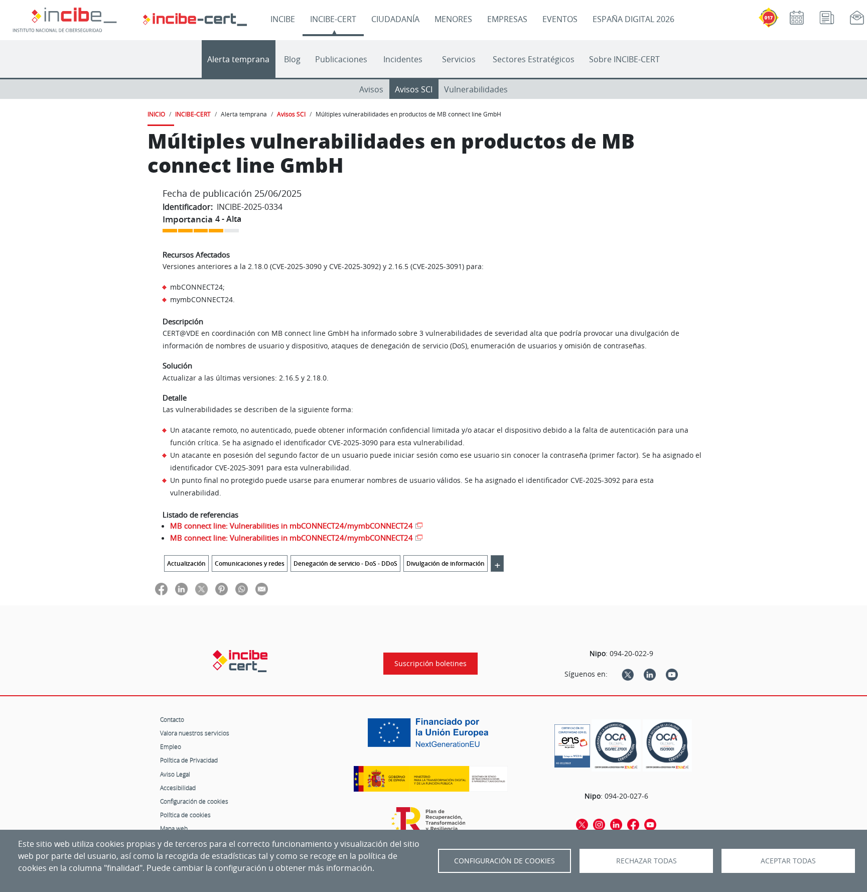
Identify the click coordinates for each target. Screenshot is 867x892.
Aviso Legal (175, 774)
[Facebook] (633, 823)
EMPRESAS (507, 19)
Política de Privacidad (189, 760)
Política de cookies (185, 815)
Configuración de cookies (194, 801)
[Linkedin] (650, 674)
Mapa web (174, 828)
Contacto (172, 719)
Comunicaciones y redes (249, 563)
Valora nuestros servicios (194, 733)
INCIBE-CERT (333, 19)
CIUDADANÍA (395, 19)
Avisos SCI (413, 89)
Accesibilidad (178, 788)
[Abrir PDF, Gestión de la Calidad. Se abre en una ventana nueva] (667, 745)
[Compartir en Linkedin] (181, 588)
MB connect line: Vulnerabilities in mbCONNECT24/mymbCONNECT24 (291, 526)
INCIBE (282, 19)
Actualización (186, 563)
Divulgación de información (445, 563)
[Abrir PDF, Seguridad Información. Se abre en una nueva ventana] (616, 745)
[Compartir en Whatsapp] (241, 588)
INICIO (156, 114)
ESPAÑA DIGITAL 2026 (633, 19)
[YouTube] (672, 674)
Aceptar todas (788, 860)
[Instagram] (599, 823)
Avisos (371, 89)
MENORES (453, 19)
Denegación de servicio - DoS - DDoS (345, 563)
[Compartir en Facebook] (161, 588)
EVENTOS (559, 19)
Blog (292, 59)
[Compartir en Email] (261, 588)
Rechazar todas (646, 860)
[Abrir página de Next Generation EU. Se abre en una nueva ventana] (430, 736)
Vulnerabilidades (476, 89)
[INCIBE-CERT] (240, 661)
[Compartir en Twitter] (201, 588)
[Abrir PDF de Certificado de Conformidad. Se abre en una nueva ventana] (572, 743)
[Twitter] (628, 674)
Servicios (459, 59)
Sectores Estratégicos (533, 59)
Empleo (170, 746)
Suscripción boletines (430, 663)
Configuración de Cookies (504, 860)
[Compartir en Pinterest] (221, 588)
